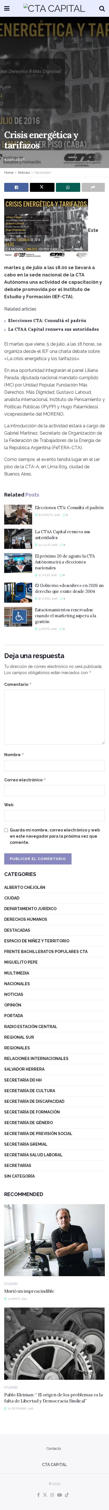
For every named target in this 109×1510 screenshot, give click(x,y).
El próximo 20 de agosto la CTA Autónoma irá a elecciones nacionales (65, 561)
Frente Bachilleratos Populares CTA (45, 951)
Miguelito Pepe (21, 962)
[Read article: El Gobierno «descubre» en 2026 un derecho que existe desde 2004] (18, 592)
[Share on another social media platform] (93, 187)
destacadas (17, 930)
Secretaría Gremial (26, 1144)
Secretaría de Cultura (29, 1091)
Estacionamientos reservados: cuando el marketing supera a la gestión (65, 615)
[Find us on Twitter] (45, 1495)
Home (8, 172)
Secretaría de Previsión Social (38, 1133)
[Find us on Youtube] (59, 1495)
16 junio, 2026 (47, 598)
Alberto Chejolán (24, 887)
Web (8, 805)
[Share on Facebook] (16, 187)
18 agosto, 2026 (48, 514)
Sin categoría (19, 1176)
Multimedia (16, 973)
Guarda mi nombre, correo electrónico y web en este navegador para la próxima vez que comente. (55, 836)
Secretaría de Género (28, 1122)
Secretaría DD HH (23, 1080)
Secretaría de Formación (32, 1112)
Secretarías (17, 1165)
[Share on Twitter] (42, 187)
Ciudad (11, 898)
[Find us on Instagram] (52, 1495)
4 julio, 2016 (14, 159)
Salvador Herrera (24, 1069)
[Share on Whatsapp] (68, 187)
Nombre (14, 754)
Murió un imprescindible (29, 1291)
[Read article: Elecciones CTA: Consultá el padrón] (18, 515)
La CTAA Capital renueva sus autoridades (53, 329)
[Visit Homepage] (54, 8)
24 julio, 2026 (47, 544)
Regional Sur (19, 1037)
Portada (13, 1015)
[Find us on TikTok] (67, 1495)
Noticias (24, 172)
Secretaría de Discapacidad (34, 1101)
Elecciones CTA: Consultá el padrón (47, 320)
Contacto (53, 1448)
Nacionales (42, 172)
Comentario (18, 684)
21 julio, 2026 (47, 575)
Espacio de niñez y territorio (36, 941)
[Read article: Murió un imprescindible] (54, 1240)
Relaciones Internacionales (36, 1058)
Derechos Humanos (25, 919)
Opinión (12, 1005)
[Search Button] (102, 8)
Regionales (17, 1048)
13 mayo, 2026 (47, 628)
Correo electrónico (25, 779)
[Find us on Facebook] (38, 1495)
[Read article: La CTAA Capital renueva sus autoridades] (18, 539)
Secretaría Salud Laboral (33, 1155)
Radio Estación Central (30, 1026)
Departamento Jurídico (30, 909)
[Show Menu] (7, 8)
